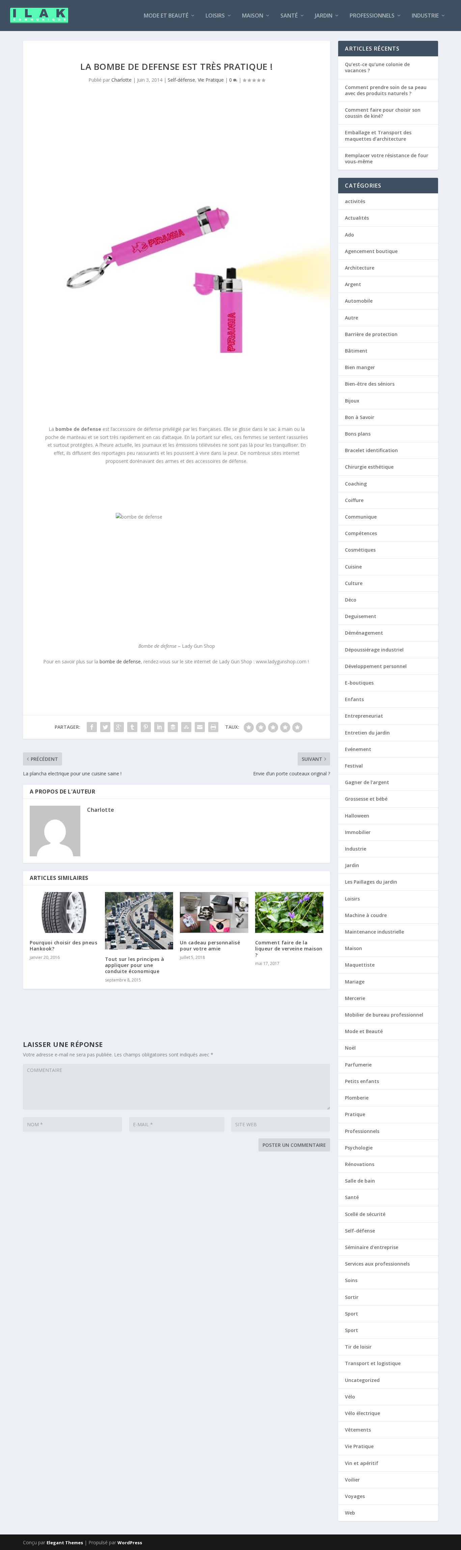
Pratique (355, 1114)
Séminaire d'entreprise (371, 1247)
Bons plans (358, 434)
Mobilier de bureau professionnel (384, 1015)
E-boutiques (359, 683)
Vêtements (358, 1430)
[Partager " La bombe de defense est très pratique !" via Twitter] (105, 727)
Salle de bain (360, 1181)
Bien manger (360, 367)
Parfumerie (358, 1064)
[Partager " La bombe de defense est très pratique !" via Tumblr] (132, 727)
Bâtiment (356, 351)
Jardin (323, 16)
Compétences (361, 533)
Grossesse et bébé (366, 799)
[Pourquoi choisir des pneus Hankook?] (64, 912)
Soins (351, 1280)
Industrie (425, 16)
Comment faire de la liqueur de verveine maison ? (289, 948)
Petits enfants (362, 1081)
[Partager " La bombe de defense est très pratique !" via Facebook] (92, 727)
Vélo (350, 1396)
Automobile (359, 301)
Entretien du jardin (367, 732)
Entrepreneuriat (364, 716)
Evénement (358, 749)
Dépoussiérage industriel (374, 649)
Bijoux (352, 400)
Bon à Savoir (359, 417)
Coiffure (354, 500)
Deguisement (360, 616)
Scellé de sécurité (365, 1214)
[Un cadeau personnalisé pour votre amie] (214, 912)
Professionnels (372, 16)
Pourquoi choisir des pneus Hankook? (63, 945)
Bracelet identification (371, 450)
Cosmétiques (360, 550)
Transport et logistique (373, 1363)
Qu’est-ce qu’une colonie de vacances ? (377, 67)
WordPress (129, 1543)
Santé (289, 16)
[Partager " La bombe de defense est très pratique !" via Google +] (119, 727)
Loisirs (215, 16)
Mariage (354, 981)
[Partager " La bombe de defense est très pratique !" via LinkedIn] (159, 727)
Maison (252, 16)
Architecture (359, 268)
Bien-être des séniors (370, 384)
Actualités (357, 218)
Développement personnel (376, 666)
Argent (353, 284)
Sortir (351, 1297)
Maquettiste (360, 965)
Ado (349, 234)
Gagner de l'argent (367, 782)
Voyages (355, 1496)
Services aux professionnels (377, 1264)
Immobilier (358, 832)
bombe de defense (120, 661)
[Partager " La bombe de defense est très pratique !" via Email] (200, 727)
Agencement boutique (371, 251)
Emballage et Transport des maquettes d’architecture (378, 135)
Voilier (352, 1479)
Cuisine (353, 566)
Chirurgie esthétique (369, 467)
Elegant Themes (65, 1543)
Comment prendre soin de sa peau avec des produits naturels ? (386, 90)
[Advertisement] (149, 488)
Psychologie (359, 1147)
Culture (353, 583)
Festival (354, 766)
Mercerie (355, 998)
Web (350, 1513)
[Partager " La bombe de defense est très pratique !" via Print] (213, 727)
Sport (351, 1313)
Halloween (357, 815)
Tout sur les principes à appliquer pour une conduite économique (134, 965)
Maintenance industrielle (374, 932)
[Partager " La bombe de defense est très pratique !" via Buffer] (173, 727)
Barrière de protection (371, 334)
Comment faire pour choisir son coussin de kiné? (383, 113)
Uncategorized (362, 1380)
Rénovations (359, 1164)
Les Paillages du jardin (371, 882)
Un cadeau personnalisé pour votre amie (210, 945)
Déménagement (364, 633)
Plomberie (357, 1098)
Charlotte (121, 80)
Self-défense (181, 80)
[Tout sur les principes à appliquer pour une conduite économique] (139, 920)
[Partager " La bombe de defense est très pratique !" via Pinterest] (146, 727)
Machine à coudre (366, 915)
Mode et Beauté (166, 16)
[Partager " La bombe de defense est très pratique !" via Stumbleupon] (186, 727)
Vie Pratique (211, 80)
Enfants (354, 699)
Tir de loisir (358, 1347)
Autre (351, 317)
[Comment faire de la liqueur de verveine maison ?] (289, 912)
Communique (361, 517)
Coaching (356, 483)
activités (355, 201)
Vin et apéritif (361, 1463)
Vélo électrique (362, 1413)
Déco (350, 600)
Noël (350, 1048)
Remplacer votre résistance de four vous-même (386, 158)
